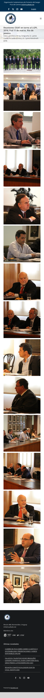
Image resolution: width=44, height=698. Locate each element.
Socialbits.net (14, 688)
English (33, 9)
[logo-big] (10, 13)
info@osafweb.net (28, 4)
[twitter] (13, 9)
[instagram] (17, 9)
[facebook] (9, 9)
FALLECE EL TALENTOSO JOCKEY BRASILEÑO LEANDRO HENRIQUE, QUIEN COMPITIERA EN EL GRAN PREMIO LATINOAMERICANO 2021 (22, 660)
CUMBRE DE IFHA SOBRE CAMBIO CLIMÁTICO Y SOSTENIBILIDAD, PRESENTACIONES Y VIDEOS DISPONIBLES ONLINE (21, 651)
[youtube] (21, 9)
